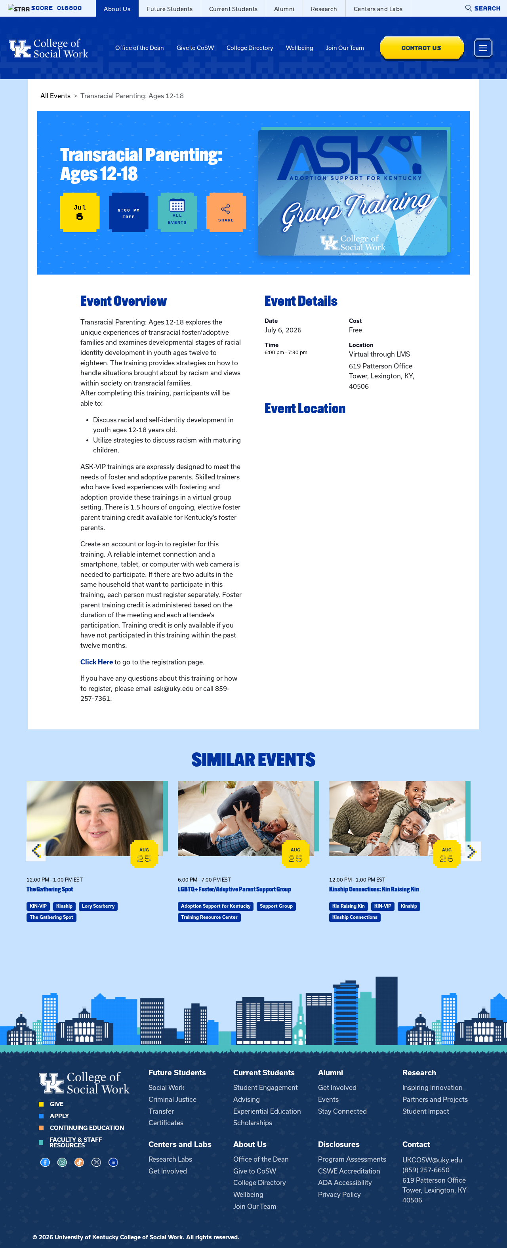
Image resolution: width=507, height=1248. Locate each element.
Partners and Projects (435, 1099)
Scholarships (252, 1122)
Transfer (161, 1111)
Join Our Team (345, 48)
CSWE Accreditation (349, 1171)
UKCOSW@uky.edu (432, 1160)
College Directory (250, 48)
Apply (59, 1116)
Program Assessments (352, 1159)
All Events (55, 95)
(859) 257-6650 (426, 1170)
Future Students (170, 9)
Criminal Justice (172, 1099)
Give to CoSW (195, 48)
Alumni (284, 9)
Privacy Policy (339, 1194)
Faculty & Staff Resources (76, 1142)
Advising (246, 1099)
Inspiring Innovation (432, 1087)
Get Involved (337, 1087)
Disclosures (339, 1144)
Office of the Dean (139, 48)
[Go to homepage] (49, 48)
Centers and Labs (378, 9)
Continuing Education (87, 1128)
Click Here (96, 662)
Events (328, 1099)
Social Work (167, 1087)
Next (471, 851)
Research (324, 9)
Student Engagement (265, 1087)
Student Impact (425, 1111)
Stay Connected (342, 1111)
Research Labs (170, 1159)
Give (56, 1104)
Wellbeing (299, 48)
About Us (117, 9)
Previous (36, 851)
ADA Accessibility (345, 1182)
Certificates (166, 1122)
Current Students (233, 9)
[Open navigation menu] (483, 48)
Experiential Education (267, 1111)
